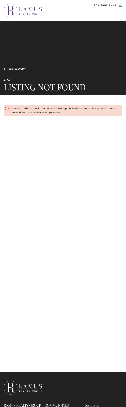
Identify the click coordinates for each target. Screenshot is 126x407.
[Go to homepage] (26, 10)
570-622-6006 (105, 4)
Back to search (17, 69)
